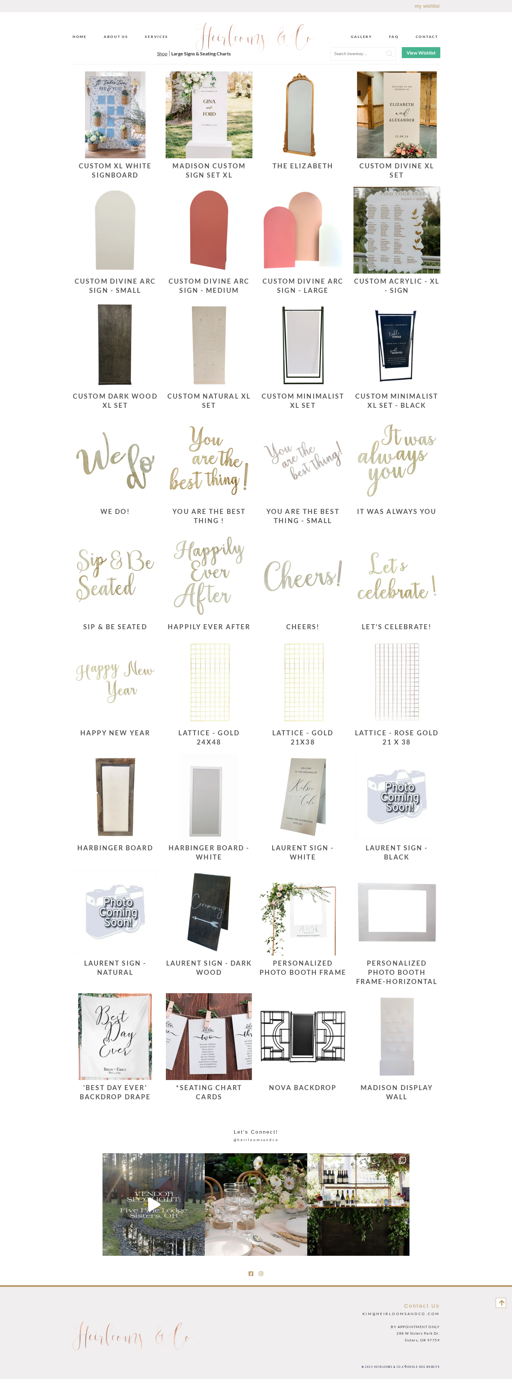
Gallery (361, 36)
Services (156, 36)
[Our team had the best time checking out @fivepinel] (154, 1204)
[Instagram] (261, 1273)
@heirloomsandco (256, 1140)
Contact (427, 36)
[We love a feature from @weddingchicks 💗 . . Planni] (358, 1204)
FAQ (394, 36)
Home (80, 36)
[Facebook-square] (251, 1273)
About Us (116, 36)
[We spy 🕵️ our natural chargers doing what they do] (256, 1204)
